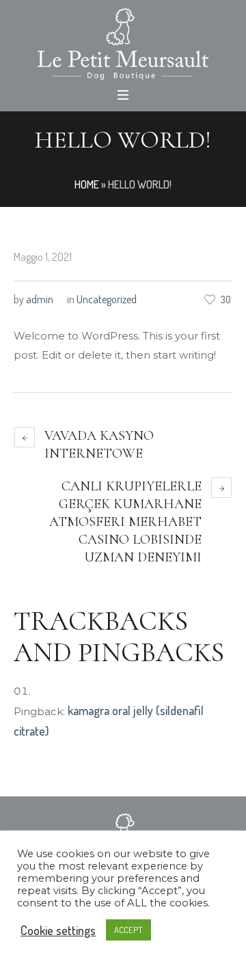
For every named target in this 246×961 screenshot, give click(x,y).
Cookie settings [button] (58, 930)
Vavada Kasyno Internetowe (99, 445)
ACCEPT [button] (128, 929)
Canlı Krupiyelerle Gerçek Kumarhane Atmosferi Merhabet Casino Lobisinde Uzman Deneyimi (125, 522)
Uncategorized (107, 299)
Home (86, 184)
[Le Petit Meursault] (123, 44)
